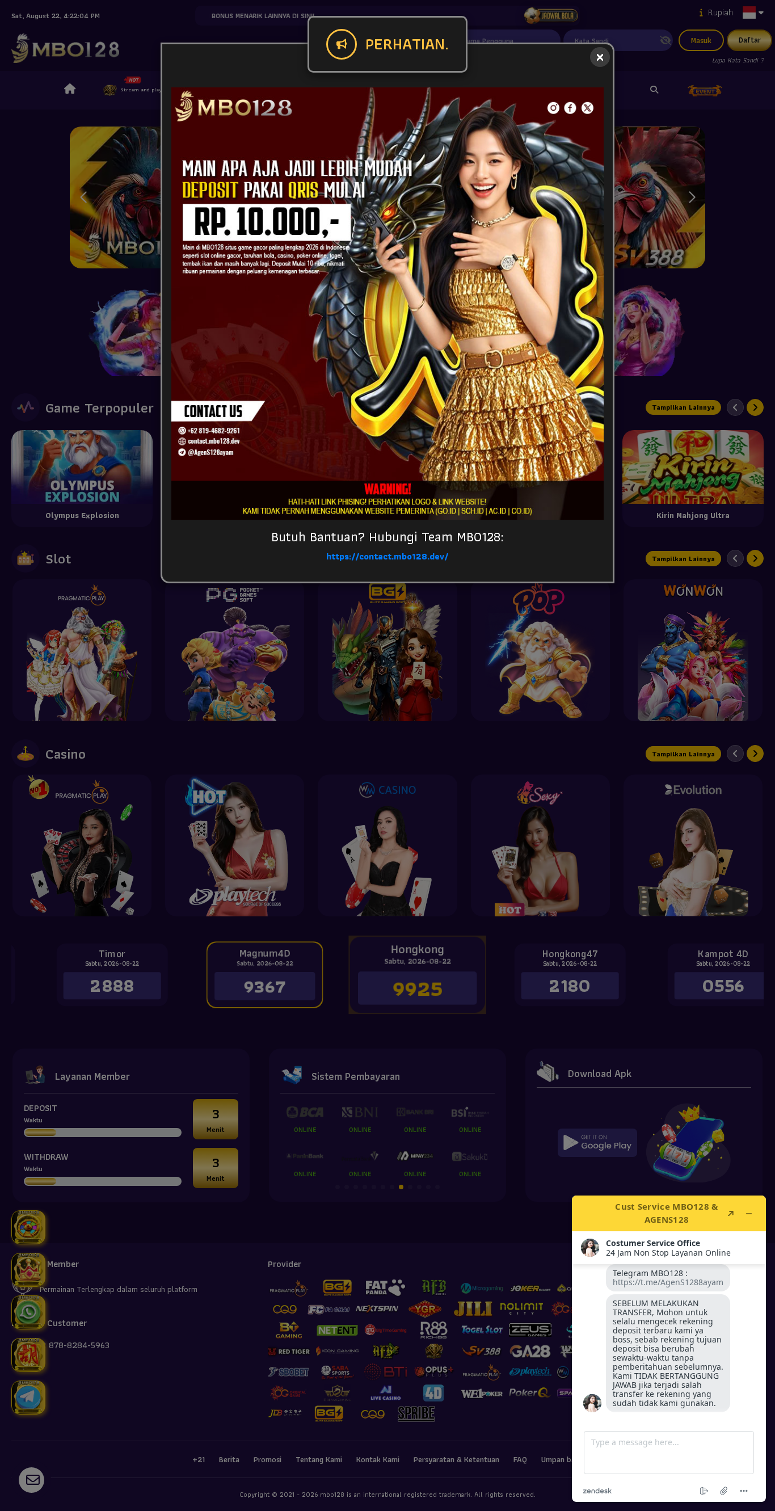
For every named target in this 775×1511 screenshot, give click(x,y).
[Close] (600, 57)
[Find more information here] (669, 1348)
